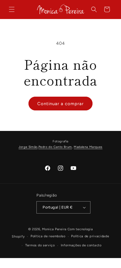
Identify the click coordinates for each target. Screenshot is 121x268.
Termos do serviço (40, 245)
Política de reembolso (48, 236)
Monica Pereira (54, 229)
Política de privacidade (90, 236)
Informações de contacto (81, 245)
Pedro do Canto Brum (55, 147)
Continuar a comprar (60, 103)
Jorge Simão (28, 147)
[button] (11, 9)
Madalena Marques (88, 147)
